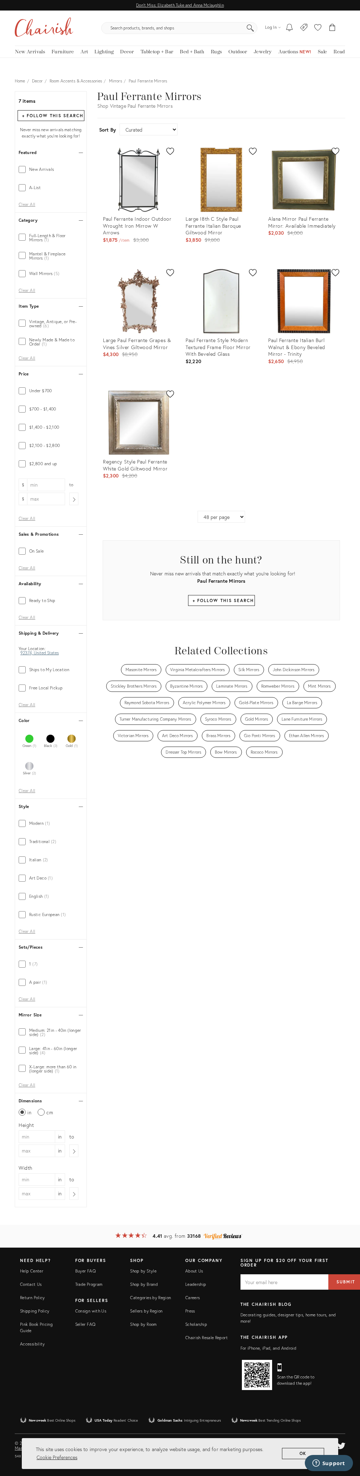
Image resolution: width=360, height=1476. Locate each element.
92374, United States (39, 653)
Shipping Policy (34, 1311)
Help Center (31, 1271)
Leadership (195, 1284)
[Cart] (332, 28)
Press (190, 1311)
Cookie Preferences (57, 1457)
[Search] (250, 28)
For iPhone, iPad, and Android (268, 1348)
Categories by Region (150, 1297)
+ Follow (52, 115)
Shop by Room (143, 1324)
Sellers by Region (146, 1311)
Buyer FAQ (85, 1271)
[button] (318, 28)
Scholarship (196, 1324)
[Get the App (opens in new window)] (257, 1374)
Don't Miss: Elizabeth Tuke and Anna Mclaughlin (180, 5)
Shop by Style (143, 1271)
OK (303, 1453)
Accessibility (32, 1344)
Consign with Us (90, 1311)
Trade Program (89, 1284)
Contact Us (31, 1284)
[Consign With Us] (304, 28)
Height (26, 1125)
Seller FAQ (85, 1324)
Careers (192, 1297)
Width (25, 1167)
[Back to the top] (346, 1439)
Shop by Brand (144, 1284)
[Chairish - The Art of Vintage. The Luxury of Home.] (44, 28)
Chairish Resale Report (206, 1337)
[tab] (51, 169)
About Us (194, 1271)
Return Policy (32, 1297)
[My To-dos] (289, 28)
